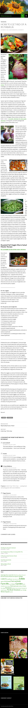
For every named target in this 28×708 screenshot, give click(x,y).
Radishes (13, 588)
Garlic (24, 584)
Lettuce (20, 586)
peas (4, 588)
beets (10, 575)
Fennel (10, 584)
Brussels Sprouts (5, 576)
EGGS (5, 581)
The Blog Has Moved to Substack (8, 547)
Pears (2, 588)
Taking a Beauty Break (6, 564)
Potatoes (8, 588)
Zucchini (11, 591)
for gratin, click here (14, 119)
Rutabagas (9, 417)
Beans (7, 575)
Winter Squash (5, 592)
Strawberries (24, 588)
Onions (24, 586)
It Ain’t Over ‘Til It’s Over (6, 430)
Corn (18, 579)
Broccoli (23, 575)
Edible (22, 578)
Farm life (5, 583)
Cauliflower (9, 579)
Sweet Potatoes (4, 590)
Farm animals (16, 581)
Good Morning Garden (6, 560)
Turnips (24, 590)
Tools (21, 590)
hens (11, 586)
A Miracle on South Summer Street (9, 555)
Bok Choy (14, 575)
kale (15, 586)
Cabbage (20, 576)
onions (2, 85)
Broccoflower (19, 575)
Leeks (17, 586)
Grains (5, 586)
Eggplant (2, 581)
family (8, 581)
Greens (8, 586)
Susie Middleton (13, 29)
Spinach (20, 588)
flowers (13, 584)
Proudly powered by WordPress (7, 706)
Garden (3, 417)
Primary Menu (26, 16)
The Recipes (3, 21)
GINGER (2, 586)
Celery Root (14, 579)
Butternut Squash (13, 576)
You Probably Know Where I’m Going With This (12, 551)
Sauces (17, 588)
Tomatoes (17, 590)
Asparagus (3, 575)
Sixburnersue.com (6, 16)
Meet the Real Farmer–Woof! (7, 424)
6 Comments (21, 29)
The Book (10, 590)
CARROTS (4, 579)
